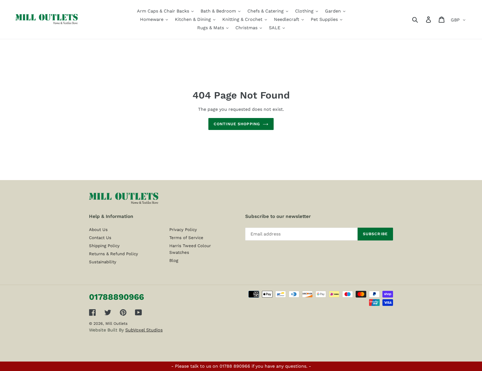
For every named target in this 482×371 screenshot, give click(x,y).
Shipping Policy (104, 245)
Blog (173, 260)
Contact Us (100, 237)
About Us (98, 229)
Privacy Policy (183, 229)
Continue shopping (237, 124)
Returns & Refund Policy (113, 253)
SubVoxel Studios (144, 330)
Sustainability (102, 261)
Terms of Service (186, 237)
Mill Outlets (116, 323)
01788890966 (116, 297)
